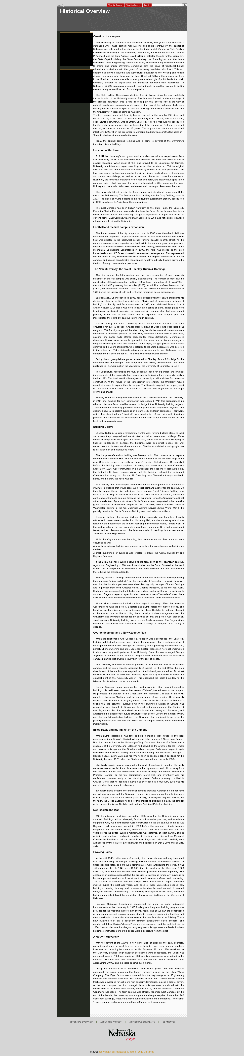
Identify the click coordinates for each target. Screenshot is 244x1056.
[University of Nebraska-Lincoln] (122, 1046)
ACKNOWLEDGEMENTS (142, 1022)
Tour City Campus (115, 5)
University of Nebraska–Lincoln (117, 1051)
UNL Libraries (146, 1051)
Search (147, 5)
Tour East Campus (133, 5)
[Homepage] (60, 5)
